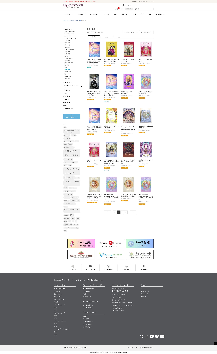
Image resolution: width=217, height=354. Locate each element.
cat (65, 127)
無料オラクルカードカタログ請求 (123, 305)
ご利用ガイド (150, 1)
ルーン (65, 206)
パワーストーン (72, 188)
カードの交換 (87, 305)
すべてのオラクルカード (70, 31)
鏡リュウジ (71, 228)
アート (77, 141)
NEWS (85, 316)
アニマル (67, 138)
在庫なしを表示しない (132, 32)
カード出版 (86, 291)
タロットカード (81, 14)
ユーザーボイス (88, 321)
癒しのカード (58, 296)
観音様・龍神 (68, 76)
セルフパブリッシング (72, 171)
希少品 (142, 14)
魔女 (77, 228)
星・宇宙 (67, 65)
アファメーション (69, 141)
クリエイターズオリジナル (72, 153)
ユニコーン (66, 200)
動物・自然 (67, 45)
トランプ (106, 14)
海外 (66, 67)
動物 (72, 215)
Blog (142, 296)
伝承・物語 (67, 42)
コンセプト (86, 319)
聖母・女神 (78, 20)
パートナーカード (69, 191)
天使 (73, 218)
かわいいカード (59, 299)
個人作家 (66, 215)
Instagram (144, 291)
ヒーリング (68, 194)
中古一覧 (133, 14)
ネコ (65, 188)
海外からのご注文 (118, 310)
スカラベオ (67, 165)
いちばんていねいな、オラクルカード (71, 131)
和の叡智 (67, 218)
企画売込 (86, 296)
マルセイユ (75, 197)
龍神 (65, 230)
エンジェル (68, 144)
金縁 (65, 228)
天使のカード (58, 291)
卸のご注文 (116, 308)
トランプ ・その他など (62, 329)
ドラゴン (78, 177)
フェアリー (67, 197)
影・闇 (66, 56)
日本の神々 (67, 60)
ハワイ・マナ (68, 36)
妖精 (65, 221)
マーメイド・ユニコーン (70, 38)
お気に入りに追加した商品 (122, 9)
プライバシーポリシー (133, 347)
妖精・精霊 (67, 54)
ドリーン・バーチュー (72, 183)
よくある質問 (134, 1)
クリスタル (68, 159)
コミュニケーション (69, 33)
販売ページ (86, 294)
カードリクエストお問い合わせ (122, 302)
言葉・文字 (67, 78)
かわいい (66, 135)
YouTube (143, 294)
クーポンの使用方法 (118, 294)
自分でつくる (68, 71)
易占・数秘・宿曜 (69, 62)
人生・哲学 (67, 40)
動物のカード (58, 294)
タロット (69, 177)
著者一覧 (129, 9)
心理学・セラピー (69, 58)
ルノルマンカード (95, 14)
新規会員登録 (142, 1)
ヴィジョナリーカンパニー (71, 210)
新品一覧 (124, 14)
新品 (55, 307)
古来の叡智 (67, 47)
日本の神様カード (59, 288)
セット (115, 14)
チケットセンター (117, 300)
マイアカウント (128, 5)
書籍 (150, 14)
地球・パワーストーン (70, 49)
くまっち (73, 135)
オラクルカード (69, 14)
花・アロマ (67, 74)
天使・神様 (67, 51)
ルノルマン (75, 200)
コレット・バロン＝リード (70, 162)
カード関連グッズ (160, 14)
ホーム (64, 20)
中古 (55, 310)
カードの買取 (87, 307)
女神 (78, 218)
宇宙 (70, 221)
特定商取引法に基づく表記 (146, 347)
